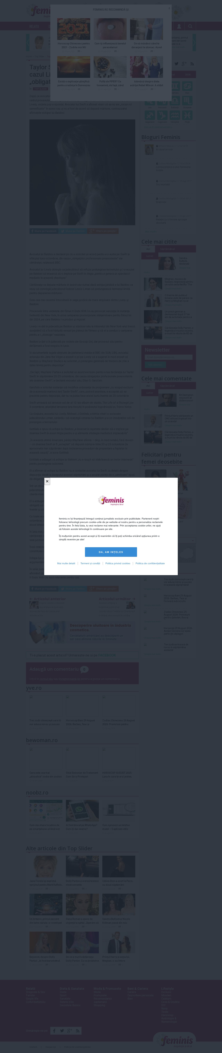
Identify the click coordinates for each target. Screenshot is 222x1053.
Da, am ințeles (111, 552)
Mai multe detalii (66, 563)
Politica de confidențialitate (150, 563)
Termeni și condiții (90, 563)
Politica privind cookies (117, 563)
